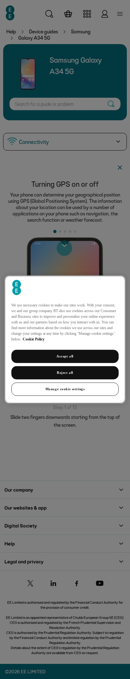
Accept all (65, 356)
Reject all (65, 372)
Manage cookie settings (65, 389)
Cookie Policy (33, 339)
